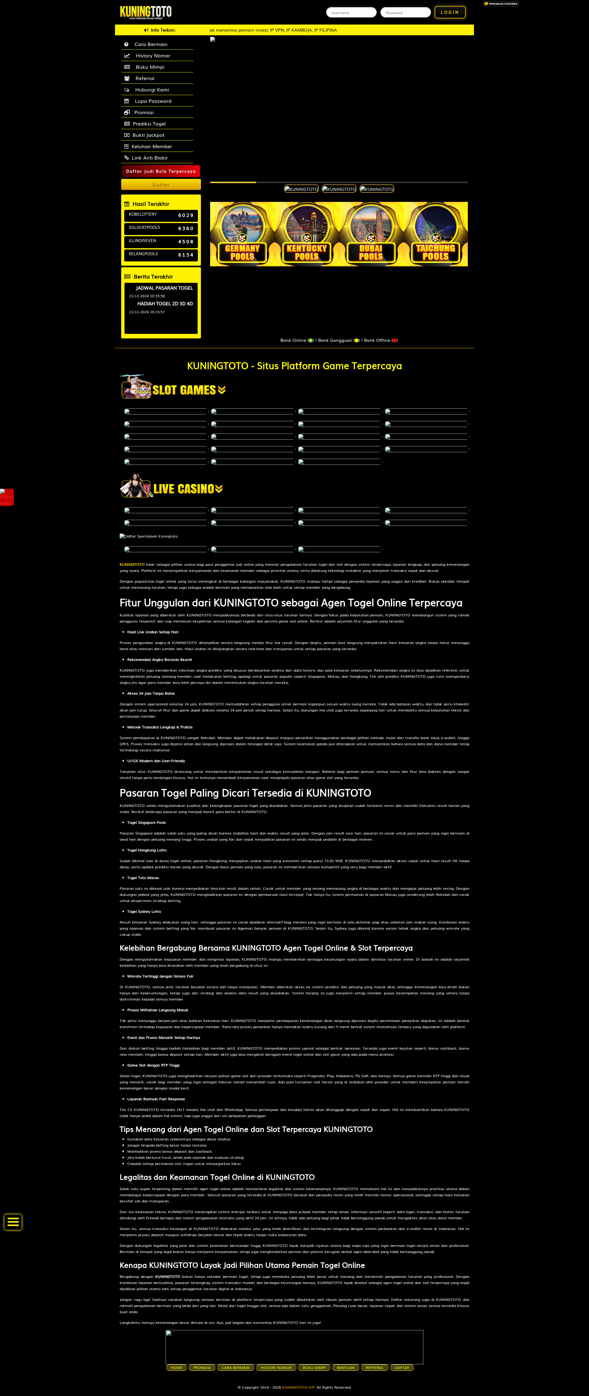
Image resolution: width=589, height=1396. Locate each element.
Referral (143, 78)
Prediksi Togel (149, 123)
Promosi (143, 112)
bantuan (346, 1367)
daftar (402, 1367)
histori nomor (276, 1367)
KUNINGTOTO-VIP (298, 1387)
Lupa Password (151, 100)
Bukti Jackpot (148, 134)
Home (176, 1367)
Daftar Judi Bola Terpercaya (161, 171)
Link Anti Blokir (150, 157)
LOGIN (450, 12)
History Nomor (151, 55)
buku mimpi (314, 1367)
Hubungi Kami (150, 89)
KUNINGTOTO (132, 564)
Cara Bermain (149, 44)
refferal (375, 1367)
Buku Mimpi (148, 66)
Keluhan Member (152, 146)
